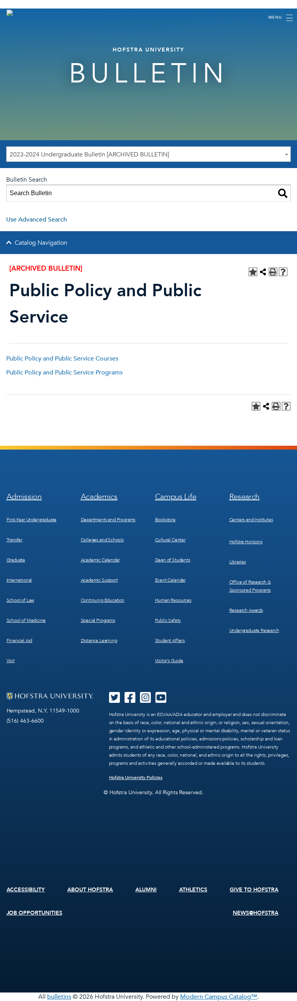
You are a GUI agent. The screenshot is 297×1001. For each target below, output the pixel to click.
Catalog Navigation (41, 243)
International (19, 580)
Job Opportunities (35, 913)
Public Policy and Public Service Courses (62, 358)
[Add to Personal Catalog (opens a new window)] (253, 272)
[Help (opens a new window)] (283, 272)
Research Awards (246, 610)
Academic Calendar (100, 560)
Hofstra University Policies (136, 777)
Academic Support (99, 580)
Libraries (237, 562)
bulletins (59, 996)
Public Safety (168, 620)
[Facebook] (130, 700)
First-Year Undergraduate (32, 520)
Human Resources (173, 600)
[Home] (13, 17)
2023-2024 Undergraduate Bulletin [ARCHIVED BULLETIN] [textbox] (89, 154)
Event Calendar (170, 580)
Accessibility (26, 889)
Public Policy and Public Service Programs (64, 372)
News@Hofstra (255, 913)
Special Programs (98, 620)
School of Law (20, 600)
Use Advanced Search (36, 219)
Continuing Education (103, 600)
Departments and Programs (108, 520)
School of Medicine (26, 620)
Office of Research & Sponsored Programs (250, 586)
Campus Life (175, 496)
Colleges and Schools (102, 540)
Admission (24, 496)
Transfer (15, 540)
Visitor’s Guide (169, 661)
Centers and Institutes (251, 520)
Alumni (146, 889)
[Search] (283, 193)
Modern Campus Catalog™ (218, 996)
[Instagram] (145, 700)
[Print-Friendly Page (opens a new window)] (273, 272)
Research (244, 496)
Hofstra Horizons (246, 542)
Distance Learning (99, 640)
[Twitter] (114, 700)
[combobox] (148, 154)
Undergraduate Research (254, 630)
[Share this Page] (263, 272)
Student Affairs (170, 640)
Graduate (16, 560)
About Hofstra (90, 889)
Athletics (193, 889)
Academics (99, 496)
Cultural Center (170, 540)
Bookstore (165, 520)
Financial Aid (19, 640)
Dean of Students (172, 560)
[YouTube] (160, 700)
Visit (11, 661)
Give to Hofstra (254, 889)
